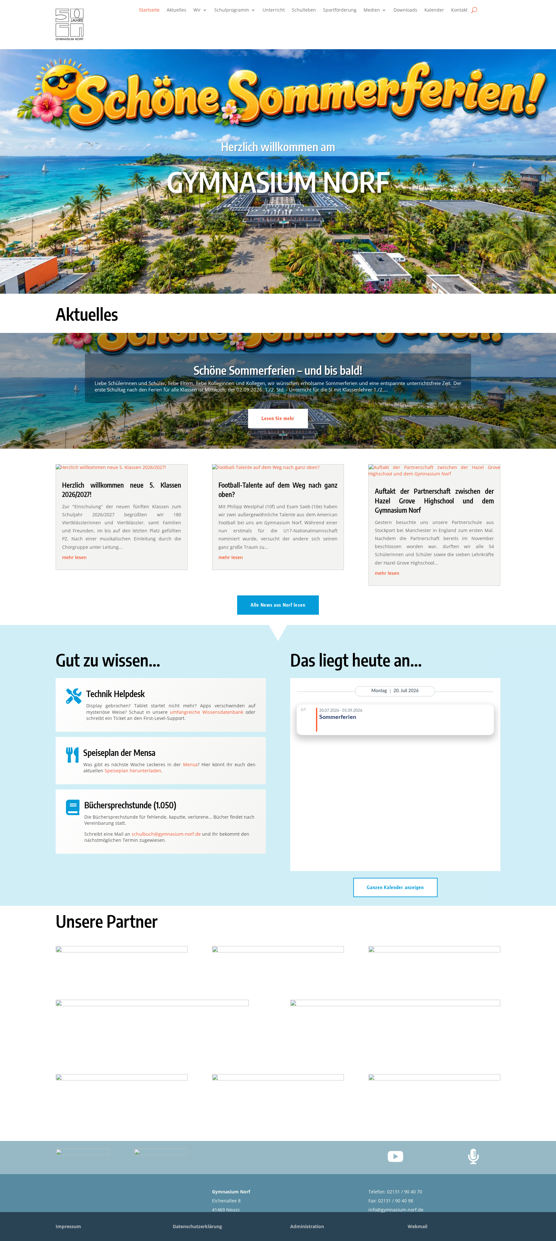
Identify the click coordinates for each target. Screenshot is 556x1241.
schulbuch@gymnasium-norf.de (166, 834)
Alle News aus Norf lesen (278, 605)
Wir (197, 10)
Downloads (405, 10)
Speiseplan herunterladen (133, 771)
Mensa (190, 764)
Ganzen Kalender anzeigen (395, 887)
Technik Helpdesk (115, 693)
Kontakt (459, 10)
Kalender (434, 10)
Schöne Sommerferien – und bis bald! (278, 370)
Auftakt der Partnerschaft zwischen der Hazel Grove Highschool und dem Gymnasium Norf (434, 500)
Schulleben (304, 10)
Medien (372, 10)
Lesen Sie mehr (278, 418)
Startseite (149, 10)
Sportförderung (340, 10)
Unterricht (274, 10)
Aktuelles (176, 10)
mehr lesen (74, 557)
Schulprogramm (231, 10)
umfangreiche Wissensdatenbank (206, 712)
